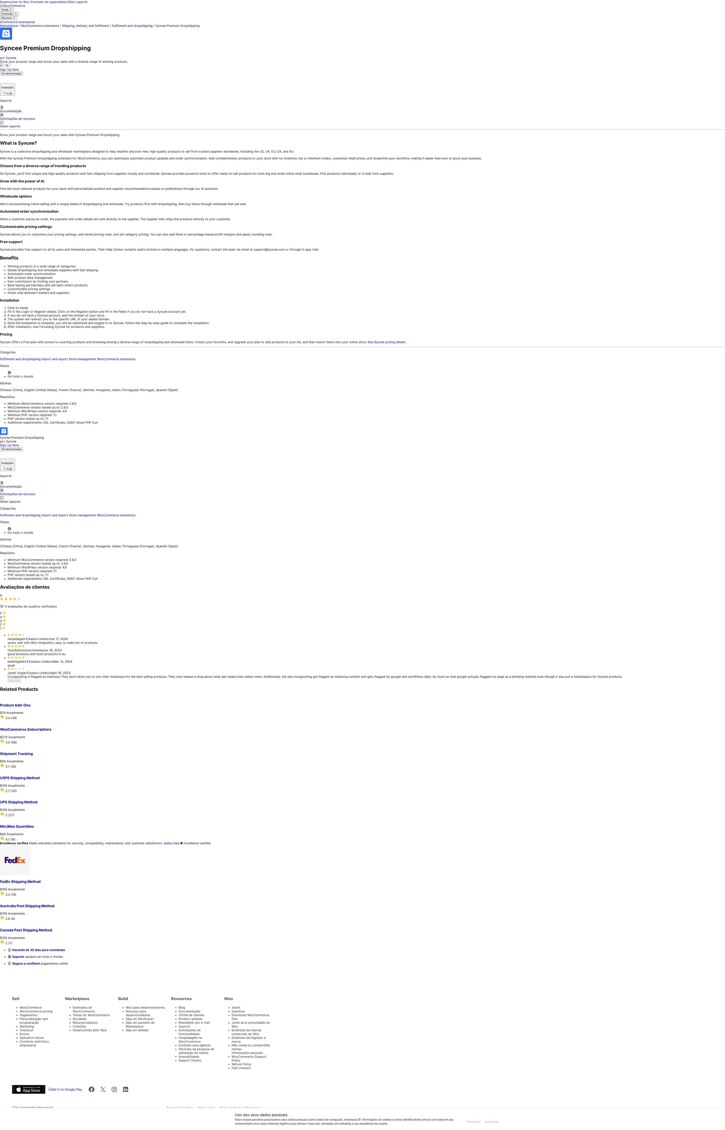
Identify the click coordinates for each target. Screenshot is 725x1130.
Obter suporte (77, 2)
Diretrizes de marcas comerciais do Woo (246, 1032)
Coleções (79, 1026)
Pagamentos (28, 1015)
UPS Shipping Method (18, 802)
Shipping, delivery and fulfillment (85, 26)
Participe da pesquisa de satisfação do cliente (196, 1051)
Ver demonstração (11, 73)
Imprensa (238, 1011)
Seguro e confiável (26, 963)
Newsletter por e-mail (194, 1022)
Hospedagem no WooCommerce (190, 1039)
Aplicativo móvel (32, 1038)
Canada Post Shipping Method (26, 930)
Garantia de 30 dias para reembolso (38, 950)
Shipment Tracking (16, 754)
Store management (83, 359)
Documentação (189, 1011)
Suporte (18, 957)
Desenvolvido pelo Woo (90, 1030)
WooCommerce (31, 1007)
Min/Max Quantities (17, 826)
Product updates (190, 1019)
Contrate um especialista (49, 2)
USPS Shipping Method (20, 778)
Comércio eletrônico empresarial (34, 1043)
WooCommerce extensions (40, 26)
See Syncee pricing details (386, 342)
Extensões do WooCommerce (84, 1009)
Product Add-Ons (15, 705)
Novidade (79, 1019)
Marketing (27, 1026)
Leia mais (14, 680)
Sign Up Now (9, 69)
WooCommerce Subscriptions (26, 729)
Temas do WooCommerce (91, 1015)
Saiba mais (171, 843)
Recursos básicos (85, 1022)
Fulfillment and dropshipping (132, 26)
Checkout (26, 1030)
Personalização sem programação (34, 1020)
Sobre (236, 1007)
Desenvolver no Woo (15, 2)
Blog (182, 1007)
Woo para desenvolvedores (145, 1007)
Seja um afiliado (137, 1030)
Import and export (55, 359)
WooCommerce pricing (36, 1011)
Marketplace (9, 26)
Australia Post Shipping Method (27, 906)
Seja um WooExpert (140, 1019)
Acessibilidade (189, 1056)
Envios (24, 1034)
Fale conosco (241, 1068)
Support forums (190, 1060)
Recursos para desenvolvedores (138, 1013)
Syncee (11, 58)
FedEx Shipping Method (20, 881)
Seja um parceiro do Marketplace (140, 1024)
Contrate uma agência (194, 1045)
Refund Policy (241, 1064)
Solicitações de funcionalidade (190, 1032)
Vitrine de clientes (191, 1015)
